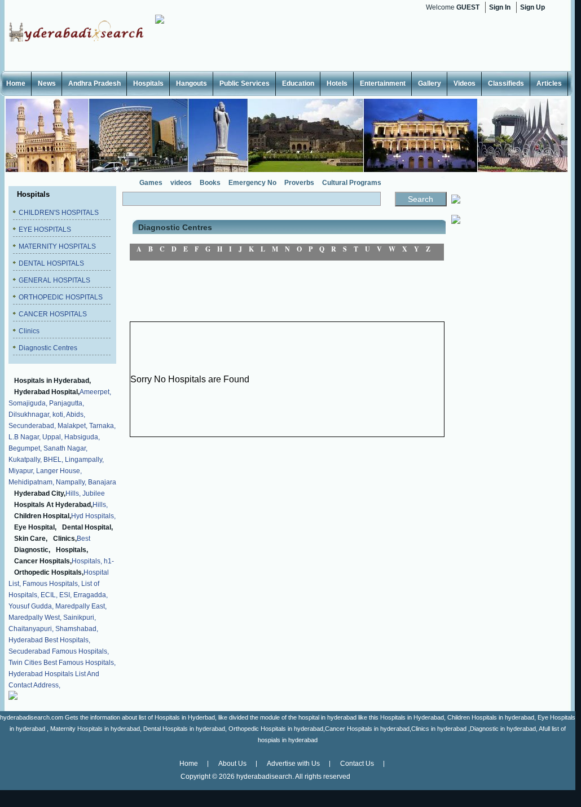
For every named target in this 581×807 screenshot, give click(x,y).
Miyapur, (21, 471)
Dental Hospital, (87, 527)
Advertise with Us (293, 764)
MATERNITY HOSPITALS (57, 246)
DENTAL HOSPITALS (51, 263)
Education (298, 83)
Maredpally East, (81, 606)
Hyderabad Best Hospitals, (49, 640)
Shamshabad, (76, 629)
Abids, (75, 414)
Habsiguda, (82, 437)
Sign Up (532, 7)
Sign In (499, 7)
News (47, 83)
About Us (232, 764)
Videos (465, 83)
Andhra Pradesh (94, 83)
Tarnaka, (102, 426)
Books (210, 183)
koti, (58, 414)
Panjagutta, (66, 403)
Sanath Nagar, (65, 448)
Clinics (29, 331)
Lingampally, (84, 460)
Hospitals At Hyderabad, (53, 505)
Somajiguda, (27, 403)
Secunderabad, (32, 426)
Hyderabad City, (39, 493)
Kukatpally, (25, 460)
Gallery (429, 83)
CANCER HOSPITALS (53, 314)
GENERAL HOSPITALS (54, 280)
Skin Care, (30, 539)
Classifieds (506, 83)
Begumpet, (25, 448)
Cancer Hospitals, (43, 561)
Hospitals (148, 83)
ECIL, (49, 595)
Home (15, 83)
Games (150, 183)
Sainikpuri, (79, 617)
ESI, (65, 595)
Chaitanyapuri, (31, 629)
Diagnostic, (32, 550)
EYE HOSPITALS (45, 229)
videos (181, 183)
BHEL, (53, 460)
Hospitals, (72, 550)
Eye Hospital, (35, 527)
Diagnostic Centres (48, 348)
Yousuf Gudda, (31, 606)
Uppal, (52, 437)
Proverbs (299, 183)
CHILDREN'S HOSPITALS (59, 213)
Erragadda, (90, 595)
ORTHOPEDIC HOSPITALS (61, 297)
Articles (549, 83)
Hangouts (191, 83)
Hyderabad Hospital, (47, 392)
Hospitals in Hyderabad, (52, 381)
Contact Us (357, 764)
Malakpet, (72, 426)
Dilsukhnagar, (29, 414)
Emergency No (252, 183)
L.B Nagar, (24, 437)
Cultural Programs (351, 183)
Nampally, (71, 482)
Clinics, (65, 539)
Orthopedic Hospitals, (48, 572)
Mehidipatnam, (31, 482)
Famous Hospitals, (51, 584)
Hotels (337, 83)
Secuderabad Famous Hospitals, (58, 651)
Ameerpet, (95, 392)
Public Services (244, 83)
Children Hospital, (42, 516)
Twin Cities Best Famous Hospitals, (62, 663)
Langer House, (59, 471)
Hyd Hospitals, (93, 516)
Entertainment (383, 83)
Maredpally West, (34, 617)
